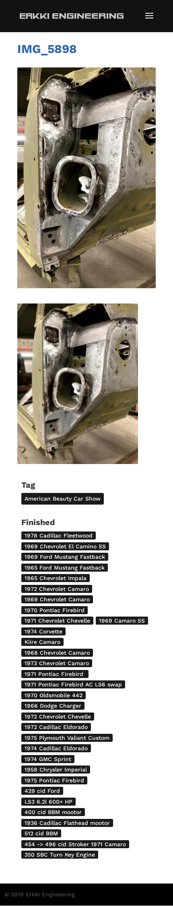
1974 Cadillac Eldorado (56, 748)
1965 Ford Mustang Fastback (65, 567)
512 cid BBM (41, 833)
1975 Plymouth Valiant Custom (67, 738)
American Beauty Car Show (63, 498)
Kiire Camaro (42, 642)
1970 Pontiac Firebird (54, 610)
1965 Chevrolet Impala (55, 578)
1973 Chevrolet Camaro (57, 663)
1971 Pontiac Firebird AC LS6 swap (73, 684)
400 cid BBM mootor (53, 812)
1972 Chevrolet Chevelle (58, 716)
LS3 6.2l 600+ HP (48, 801)
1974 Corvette (43, 631)
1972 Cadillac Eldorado (56, 727)
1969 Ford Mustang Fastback (65, 557)
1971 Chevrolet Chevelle (57, 620)
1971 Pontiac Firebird (55, 674)
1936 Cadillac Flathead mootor (67, 823)
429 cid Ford (42, 791)
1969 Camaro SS (122, 620)
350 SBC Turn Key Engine (60, 854)
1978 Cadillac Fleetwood (59, 535)
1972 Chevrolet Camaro (57, 589)
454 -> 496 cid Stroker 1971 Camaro (75, 844)
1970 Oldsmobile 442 (53, 695)
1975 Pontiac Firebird (54, 780)
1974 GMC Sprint (48, 759)
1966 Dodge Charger (53, 705)
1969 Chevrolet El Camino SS (65, 546)
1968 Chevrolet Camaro (57, 652)
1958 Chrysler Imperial (56, 769)
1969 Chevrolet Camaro (57, 599)
